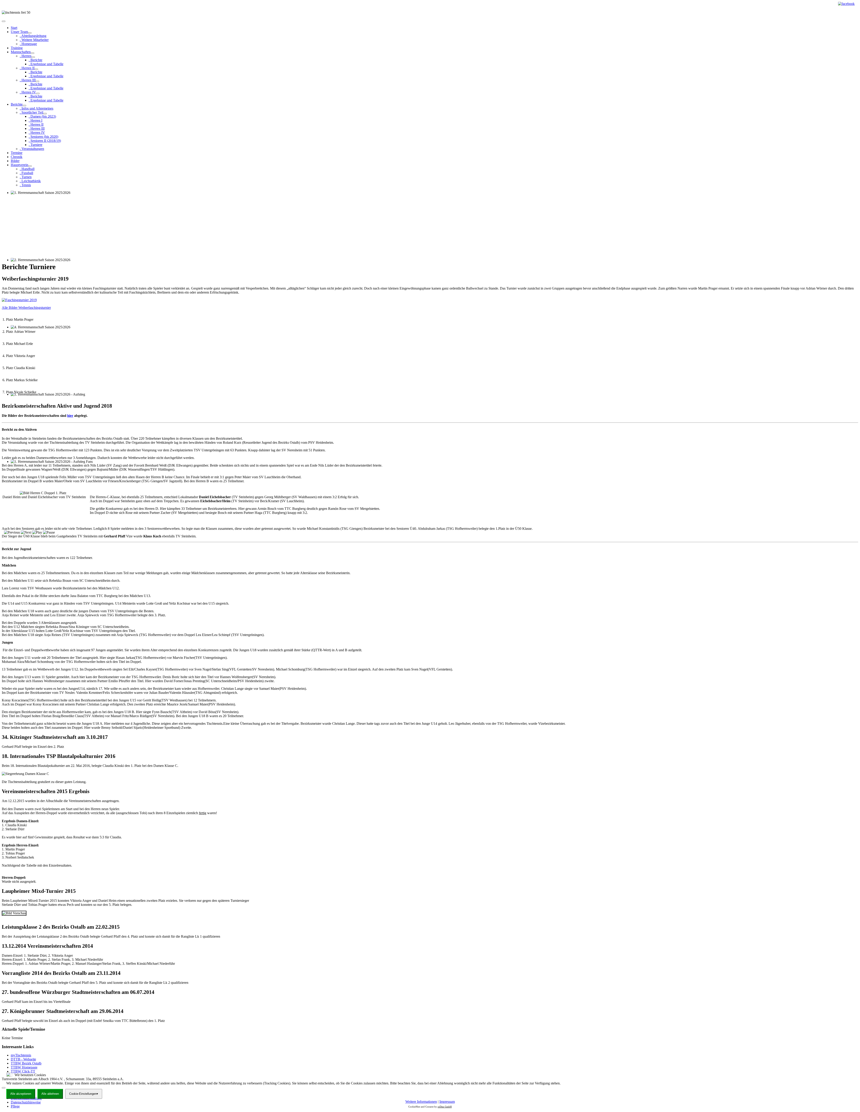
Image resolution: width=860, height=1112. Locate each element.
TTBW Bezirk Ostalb (26, 1063)
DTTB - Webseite (23, 1059)
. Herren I (35, 120)
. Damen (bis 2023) (42, 116)
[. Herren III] (37, 81)
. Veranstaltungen (32, 149)
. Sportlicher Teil (31, 112)
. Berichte (35, 60)
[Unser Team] (30, 33)
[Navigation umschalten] (3, 21)
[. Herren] (33, 57)
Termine (16, 153)
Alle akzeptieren (20, 1093)
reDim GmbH (445, 1106)
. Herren (25, 56)
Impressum (447, 1101)
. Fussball (26, 173)
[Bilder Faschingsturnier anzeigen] (19, 300)
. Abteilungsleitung (33, 36)
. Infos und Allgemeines (36, 108)
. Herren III (28, 80)
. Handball (27, 169)
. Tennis (25, 185)
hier (70, 416)
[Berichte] (24, 105)
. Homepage (28, 44)
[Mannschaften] (32, 53)
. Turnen (26, 177)
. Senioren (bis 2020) (43, 136)
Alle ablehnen (50, 1093)
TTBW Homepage (24, 1067)
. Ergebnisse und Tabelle (46, 64)
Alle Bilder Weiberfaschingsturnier (26, 307)
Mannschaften (21, 52)
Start (14, 28)
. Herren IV (28, 92)
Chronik (16, 157)
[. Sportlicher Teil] (45, 113)
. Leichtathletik (30, 181)
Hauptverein (19, 165)
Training (17, 48)
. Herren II (27, 68)
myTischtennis (21, 1055)
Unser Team (19, 32)
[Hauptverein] (30, 166)
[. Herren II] (36, 69)
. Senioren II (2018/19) (45, 141)
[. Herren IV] (38, 93)
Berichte (17, 104)
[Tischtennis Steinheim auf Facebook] (846, 4)
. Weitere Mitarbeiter (34, 40)
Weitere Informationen (421, 1101)
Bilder (15, 161)
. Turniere (35, 145)
